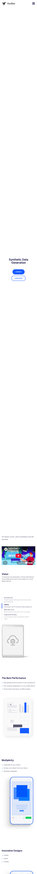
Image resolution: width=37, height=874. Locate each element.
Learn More (18, 278)
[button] (32, 3)
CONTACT (18, 272)
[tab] (18, 599)
